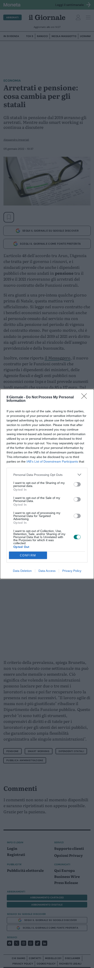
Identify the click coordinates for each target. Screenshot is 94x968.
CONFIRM (28, 555)
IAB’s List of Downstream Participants (52, 461)
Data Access (47, 570)
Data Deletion (22, 570)
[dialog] (47, 484)
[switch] (77, 484)
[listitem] (47, 474)
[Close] (85, 397)
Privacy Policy (71, 570)
